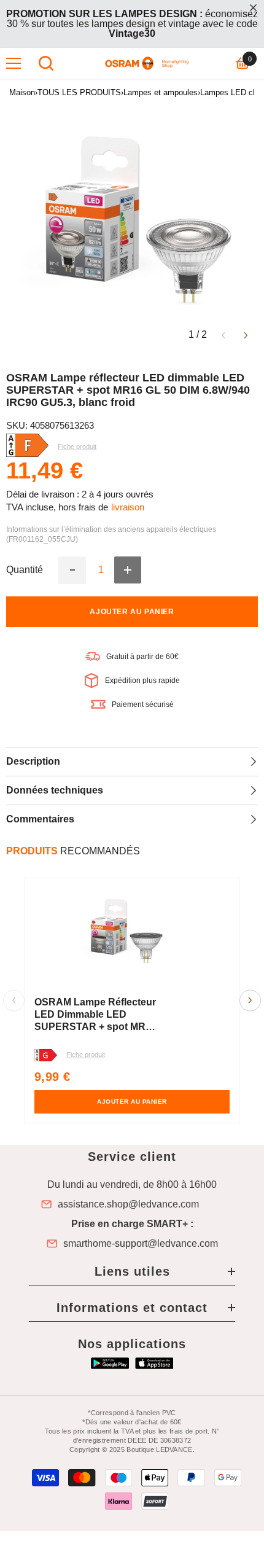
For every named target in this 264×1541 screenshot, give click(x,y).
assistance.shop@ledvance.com (128, 1204)
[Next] (246, 334)
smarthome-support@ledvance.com (140, 1244)
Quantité (24, 570)
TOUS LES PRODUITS (79, 92)
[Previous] (223, 334)
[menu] (13, 63)
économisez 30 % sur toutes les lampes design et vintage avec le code (132, 24)
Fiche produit (85, 1054)
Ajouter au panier (132, 611)
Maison (22, 92)
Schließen (253, 7)
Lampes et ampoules (160, 92)
